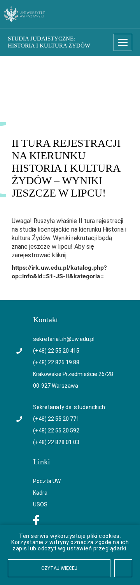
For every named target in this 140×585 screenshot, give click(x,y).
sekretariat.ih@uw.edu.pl (63, 339)
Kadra (40, 493)
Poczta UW (47, 481)
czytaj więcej (59, 568)
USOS (40, 504)
